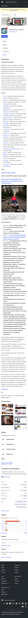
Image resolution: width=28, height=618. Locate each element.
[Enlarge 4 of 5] (25, 418)
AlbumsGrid (6, 125)
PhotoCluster (6, 129)
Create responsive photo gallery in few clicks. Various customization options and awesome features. (12, 181)
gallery (25, 501)
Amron (4, 96)
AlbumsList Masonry (8, 117)
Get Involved (18, 576)
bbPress (4, 592)
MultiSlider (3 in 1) (7, 109)
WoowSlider (6, 123)
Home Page (4, 172)
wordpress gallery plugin (21, 506)
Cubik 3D (5, 133)
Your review (4, 532)
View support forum (6, 545)
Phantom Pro (6, 135)
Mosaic (5, 152)
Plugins (16, 569)
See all (25, 532)
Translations (4, 389)
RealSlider (5, 154)
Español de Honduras (9, 600)
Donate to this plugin (6, 557)
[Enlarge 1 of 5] (11, 405)
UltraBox (5, 100)
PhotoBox (5, 160)
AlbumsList (5, 121)
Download (4, 36)
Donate (17, 581)
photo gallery (23, 504)
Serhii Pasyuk (13, 31)
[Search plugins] (15, 15)
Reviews (5, 44)
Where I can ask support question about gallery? (7, 463)
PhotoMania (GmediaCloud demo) (11, 148)
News (2, 567)
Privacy (3, 572)
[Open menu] (26, 2)
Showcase (17, 565)
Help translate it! (14, 10)
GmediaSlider (6, 106)
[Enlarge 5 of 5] (25, 425)
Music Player (6, 164)
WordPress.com (5, 587)
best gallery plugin (18, 501)
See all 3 (25, 498)
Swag (17, 583)
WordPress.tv (5, 583)
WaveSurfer (6, 137)
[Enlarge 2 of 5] (11, 417)
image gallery (17, 504)
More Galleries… (7, 166)
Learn (2, 576)
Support (4, 54)
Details (4, 41)
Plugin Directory (4, 5)
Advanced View (5, 510)
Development (6, 51)
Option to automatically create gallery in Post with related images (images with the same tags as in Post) (14, 237)
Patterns (17, 572)
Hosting (3, 569)
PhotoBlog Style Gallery (9, 113)
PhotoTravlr (6, 143)
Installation (5, 48)
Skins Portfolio (11, 172)
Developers (4, 581)
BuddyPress (4, 594)
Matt (3, 589)
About (2, 565)
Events (16, 578)
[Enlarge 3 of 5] (25, 405)
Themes (16, 567)
